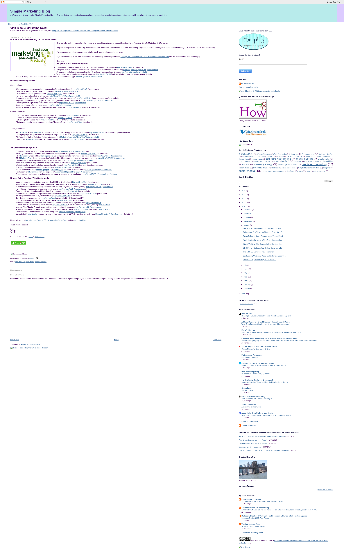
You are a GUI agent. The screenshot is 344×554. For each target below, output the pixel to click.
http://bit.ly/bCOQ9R (65, 200)
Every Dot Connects (249, 421)
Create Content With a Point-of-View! (253, 443)
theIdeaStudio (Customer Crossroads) (257, 380)
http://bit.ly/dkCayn (72, 172)
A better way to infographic (251, 407)
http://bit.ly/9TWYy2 (90, 174)
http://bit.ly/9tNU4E (81, 209)
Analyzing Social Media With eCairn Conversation (262, 240)
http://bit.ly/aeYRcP (88, 194)
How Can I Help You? (25, 24)
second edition (79, 220)
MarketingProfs (66, 137)
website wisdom (319, 171)
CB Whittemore (39, 237)
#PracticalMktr (20, 262)
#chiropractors (47, 156)
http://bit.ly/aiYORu (62, 167)
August (247, 225)
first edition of (46, 220)
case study (310, 156)
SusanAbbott (60, 172)
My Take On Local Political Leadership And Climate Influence (263, 365)
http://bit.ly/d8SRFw (93, 170)
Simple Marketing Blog (30, 11)
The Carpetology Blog (250, 524)
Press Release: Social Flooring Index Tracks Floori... (263, 236)
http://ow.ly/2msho (96, 132)
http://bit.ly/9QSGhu (62, 196)
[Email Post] (37, 258)
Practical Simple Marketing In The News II (259, 260)
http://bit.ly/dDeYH (103, 74)
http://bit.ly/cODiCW (105, 158)
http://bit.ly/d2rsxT (80, 89)
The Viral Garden (248, 425)
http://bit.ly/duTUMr (55, 105)
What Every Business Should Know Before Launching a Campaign (265, 324)
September (248, 221)
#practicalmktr (152, 70)
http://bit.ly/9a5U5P (66, 103)
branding (280, 156)
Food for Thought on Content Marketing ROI (257, 399)
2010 (243, 206)
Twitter (309, 171)
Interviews (308, 161)
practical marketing (41, 262)
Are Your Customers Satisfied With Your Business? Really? (262, 436)
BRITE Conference (294, 156)
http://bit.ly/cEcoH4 (66, 212)
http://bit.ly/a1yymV (54, 94)
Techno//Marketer (248, 405)
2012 (243, 199)
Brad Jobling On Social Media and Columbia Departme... (265, 256)
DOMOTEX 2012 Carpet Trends (253, 526)
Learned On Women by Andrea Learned (257, 363)
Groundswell (246, 388)
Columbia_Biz (57, 170)
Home (10, 24)
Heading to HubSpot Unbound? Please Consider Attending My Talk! (266, 316)
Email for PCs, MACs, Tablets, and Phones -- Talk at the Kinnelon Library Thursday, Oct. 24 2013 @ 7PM (279, 510)
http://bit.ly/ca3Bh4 (94, 100)
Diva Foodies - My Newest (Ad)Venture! (255, 374)
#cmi (67, 96)
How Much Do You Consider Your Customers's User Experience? (264, 450)
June (246, 269)
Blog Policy (261, 156)
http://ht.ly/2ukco (103, 156)
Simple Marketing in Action (308, 168)
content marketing (304, 159)
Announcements (308, 154)
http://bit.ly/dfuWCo (80, 137)
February (247, 285)
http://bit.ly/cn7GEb (65, 189)
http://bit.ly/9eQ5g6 (80, 135)
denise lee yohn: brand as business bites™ (259, 347)
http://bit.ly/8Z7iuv (48, 120)
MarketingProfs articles (287, 164)
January (247, 289)
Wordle (31, 237)
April (246, 277)
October (247, 217)
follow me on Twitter (325, 490)
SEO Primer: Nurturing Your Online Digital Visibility (263, 248)
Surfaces (290, 171)
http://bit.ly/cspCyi (71, 191)
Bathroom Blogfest (325, 154)
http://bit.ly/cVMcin (74, 160)
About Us (294, 154)
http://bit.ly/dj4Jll (73, 115)
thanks (300, 171)
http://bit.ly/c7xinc (77, 139)
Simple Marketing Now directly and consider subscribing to (85, 31)
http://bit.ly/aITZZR (65, 118)
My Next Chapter (247, 390)
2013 (243, 195)
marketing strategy (263, 164)
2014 (243, 191)
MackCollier (36, 132)
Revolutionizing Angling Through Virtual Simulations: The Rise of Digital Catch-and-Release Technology (279, 341)
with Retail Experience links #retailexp (145, 57)
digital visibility (323, 159)
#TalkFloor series (280, 154)
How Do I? (285, 161)
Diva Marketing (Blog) (250, 372)
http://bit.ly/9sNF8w (60, 205)
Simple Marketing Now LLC (246, 304)
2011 (243, 203)
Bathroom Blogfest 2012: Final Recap (255, 518)
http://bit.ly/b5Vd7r (93, 203)
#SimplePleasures (263, 154)
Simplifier (326, 168)
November (248, 213)
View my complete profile (248, 87)
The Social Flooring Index (252, 533)
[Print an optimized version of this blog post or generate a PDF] (18, 244)
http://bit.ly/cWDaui (74, 122)
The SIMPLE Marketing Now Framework (258, 252)
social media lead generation (273, 171)
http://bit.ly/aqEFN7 (124, 67)
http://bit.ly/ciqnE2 (95, 184)
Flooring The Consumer (251, 499)
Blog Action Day (248, 156)
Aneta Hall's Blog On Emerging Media (257, 413)
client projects (244, 159)
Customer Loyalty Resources (250, 447)
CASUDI (23, 132)
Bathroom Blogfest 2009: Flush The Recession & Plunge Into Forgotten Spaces (274, 516)
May (246, 273)
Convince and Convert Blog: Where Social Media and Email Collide (269, 338)
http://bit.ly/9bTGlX (93, 187)
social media (247, 170)
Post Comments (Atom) (30, 344)
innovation (297, 161)
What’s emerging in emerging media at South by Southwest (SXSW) (266, 415)
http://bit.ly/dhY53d (57, 96)
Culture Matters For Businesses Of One (255, 349)
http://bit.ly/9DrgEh (128, 72)
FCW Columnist (244, 161)
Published (276, 168)
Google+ (276, 161)
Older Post (217, 340)
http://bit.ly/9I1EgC (71, 165)
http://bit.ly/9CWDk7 (88, 154)
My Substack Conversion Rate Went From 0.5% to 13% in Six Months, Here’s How (271, 332)
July (245, 265)
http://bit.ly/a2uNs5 (48, 198)
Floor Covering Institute (261, 161)
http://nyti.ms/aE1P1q (63, 151)
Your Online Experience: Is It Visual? (253, 440)
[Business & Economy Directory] (245, 547)
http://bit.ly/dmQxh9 (73, 107)
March (246, 281)
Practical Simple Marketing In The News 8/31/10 (34, 39)
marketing (245, 164)
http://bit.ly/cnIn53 (82, 207)
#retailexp (113, 174)
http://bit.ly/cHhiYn (83, 77)
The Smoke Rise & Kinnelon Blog (255, 508)
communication (257, 159)
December (248, 210)
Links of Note (30, 262)
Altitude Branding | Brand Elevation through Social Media (265, 322)
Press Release (260, 168)
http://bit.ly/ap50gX (79, 182)
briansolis (126, 70)
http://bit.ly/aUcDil (84, 98)
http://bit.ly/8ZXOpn (138, 70)
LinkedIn (317, 161)
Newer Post (14, 340)
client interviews (324, 156)
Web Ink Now (246, 314)
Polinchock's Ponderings (251, 355)
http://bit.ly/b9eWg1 (62, 91)
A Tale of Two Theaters (249, 357)
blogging (271, 156)
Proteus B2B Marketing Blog (253, 397)
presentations (244, 168)
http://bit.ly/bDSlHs (78, 163)
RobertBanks (32, 214)
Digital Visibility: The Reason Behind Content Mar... (263, 244)
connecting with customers (278, 159)
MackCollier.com (248, 330)
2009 (243, 294)
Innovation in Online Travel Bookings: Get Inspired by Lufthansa (264, 382)
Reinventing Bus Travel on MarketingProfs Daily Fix (263, 232)
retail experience (288, 168)
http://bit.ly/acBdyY (102, 214)
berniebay (24, 156)
